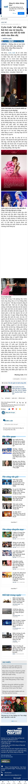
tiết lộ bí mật (21, 398)
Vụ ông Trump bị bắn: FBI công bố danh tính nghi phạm (19, 498)
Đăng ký (21, 13)
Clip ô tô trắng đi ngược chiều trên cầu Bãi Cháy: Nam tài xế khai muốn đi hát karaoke (19, 649)
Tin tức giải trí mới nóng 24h (17, 383)
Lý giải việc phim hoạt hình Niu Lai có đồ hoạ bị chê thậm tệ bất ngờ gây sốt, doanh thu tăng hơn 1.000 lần (19, 576)
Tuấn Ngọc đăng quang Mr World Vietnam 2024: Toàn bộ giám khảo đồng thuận (18, 483)
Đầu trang (16, 778)
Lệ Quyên (7, 398)
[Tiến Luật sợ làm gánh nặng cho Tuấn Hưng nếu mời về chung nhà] (7, 506)
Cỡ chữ (14, 783)
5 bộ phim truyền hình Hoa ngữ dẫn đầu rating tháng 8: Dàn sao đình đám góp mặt (18, 564)
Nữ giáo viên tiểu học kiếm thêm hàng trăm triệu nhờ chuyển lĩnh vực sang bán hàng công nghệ (19, 464)
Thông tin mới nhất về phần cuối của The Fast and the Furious (19, 544)
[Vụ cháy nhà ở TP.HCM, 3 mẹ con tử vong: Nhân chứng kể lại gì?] (7, 514)
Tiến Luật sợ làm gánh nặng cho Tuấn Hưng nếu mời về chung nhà (19, 506)
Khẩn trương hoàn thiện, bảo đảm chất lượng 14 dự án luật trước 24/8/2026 (18, 600)
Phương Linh (7, 38)
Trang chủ (3, 783)
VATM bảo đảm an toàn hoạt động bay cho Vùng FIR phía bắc (18, 611)
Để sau (14, 13)
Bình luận (20, 783)
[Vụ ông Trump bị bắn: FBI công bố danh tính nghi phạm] (7, 499)
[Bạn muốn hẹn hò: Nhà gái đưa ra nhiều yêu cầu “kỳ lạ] (6, 389)
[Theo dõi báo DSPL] (14, 41)
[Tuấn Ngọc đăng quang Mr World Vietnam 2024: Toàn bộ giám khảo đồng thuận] (7, 482)
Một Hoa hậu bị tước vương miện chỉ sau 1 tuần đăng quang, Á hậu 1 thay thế (13, 679)
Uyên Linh (11, 53)
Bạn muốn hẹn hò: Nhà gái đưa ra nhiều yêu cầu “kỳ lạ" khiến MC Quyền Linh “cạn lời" (19, 390)
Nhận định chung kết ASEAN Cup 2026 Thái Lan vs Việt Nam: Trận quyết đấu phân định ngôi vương (13, 672)
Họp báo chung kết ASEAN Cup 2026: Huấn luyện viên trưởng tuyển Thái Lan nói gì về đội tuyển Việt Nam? (13, 686)
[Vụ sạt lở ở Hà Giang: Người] (7, 491)
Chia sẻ (25, 783)
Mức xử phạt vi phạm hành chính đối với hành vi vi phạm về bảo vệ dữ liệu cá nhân (19, 623)
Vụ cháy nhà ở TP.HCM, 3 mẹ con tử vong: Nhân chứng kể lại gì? (19, 514)
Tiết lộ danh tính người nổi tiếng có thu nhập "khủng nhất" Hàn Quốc (12, 716)
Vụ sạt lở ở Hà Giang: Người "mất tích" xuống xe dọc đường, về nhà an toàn (19, 491)
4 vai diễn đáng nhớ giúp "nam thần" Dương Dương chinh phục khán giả (19, 553)
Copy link (8, 783)
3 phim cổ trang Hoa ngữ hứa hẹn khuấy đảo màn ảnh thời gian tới (19, 535)
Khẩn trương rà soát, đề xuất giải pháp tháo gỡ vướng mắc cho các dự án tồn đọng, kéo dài (19, 636)
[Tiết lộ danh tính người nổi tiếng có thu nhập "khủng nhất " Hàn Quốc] (14, 704)
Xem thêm (13, 522)
